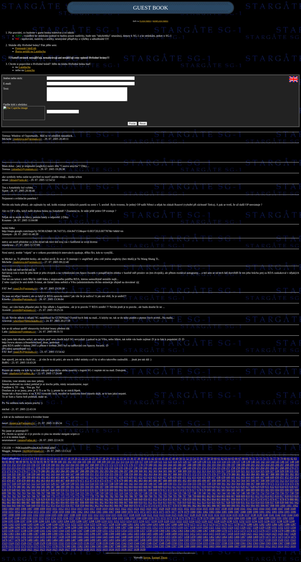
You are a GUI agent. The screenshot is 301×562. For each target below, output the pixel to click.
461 (33, 480)
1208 (91, 521)
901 (97, 502)
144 (272, 461)
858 (184, 499)
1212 (116, 521)
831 (53, 499)
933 (252, 502)
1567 (280, 543)
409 (77, 477)
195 (223, 464)
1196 (17, 521)
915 (165, 502)
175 (126, 464)
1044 (261, 508)
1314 (167, 527)
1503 (174, 540)
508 (262, 480)
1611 (261, 546)
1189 (266, 518)
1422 (255, 533)
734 (174, 493)
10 (41, 458)
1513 (236, 540)
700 (9, 493)
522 (33, 483)
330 (287, 471)
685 (233, 489)
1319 (199, 527)
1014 (73, 508)
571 (272, 483)
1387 (36, 533)
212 (9, 468)
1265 (155, 524)
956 (67, 505)
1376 (262, 530)
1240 (292, 521)
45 (163, 458)
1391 (61, 533)
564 (238, 483)
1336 (11, 530)
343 (53, 474)
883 (9, 502)
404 (53, 477)
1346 (73, 530)
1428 (293, 533)
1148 (17, 518)
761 (9, 496)
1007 (30, 508)
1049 (293, 508)
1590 (130, 546)
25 (93, 458)
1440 (73, 536)
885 (19, 502)
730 (155, 493)
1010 (48, 508)
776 (82, 496)
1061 (73, 511)
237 (131, 468)
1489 (86, 540)
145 (277, 461)
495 (199, 480)
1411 (186, 533)
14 (55, 458)
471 (82, 480)
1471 (268, 536)
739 (199, 493)
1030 (174, 508)
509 (267, 480)
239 (140, 468)
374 (204, 474)
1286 (287, 524)
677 (194, 489)
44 (159, 458)
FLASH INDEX (145, 21)
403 (48, 477)
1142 (277, 514)
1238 (279, 521)
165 (77, 464)
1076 (168, 511)
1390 (55, 533)
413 (96, 477)
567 (253, 483)
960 (87, 505)
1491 (99, 540)
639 (9, 489)
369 (179, 474)
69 (246, 458)
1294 (42, 527)
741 (209, 493)
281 (48, 471)
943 (4, 505)
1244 (23, 524)
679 (204, 489)
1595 (161, 546)
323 (252, 471)
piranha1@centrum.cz (24, 169)
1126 (180, 514)
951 (43, 505)
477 (111, 480)
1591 (136, 546)
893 (58, 502)
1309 (136, 527)
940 (287, 502)
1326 (243, 527)
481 (131, 480)
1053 (23, 511)
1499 (149, 540)
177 (136, 464)
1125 (174, 514)
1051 (11, 511)
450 (277, 477)
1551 (180, 543)
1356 (136, 530)
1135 (235, 514)
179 (145, 464)
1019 (105, 508)
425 (155, 477)
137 (238, 461)
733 (170, 493)
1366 (199, 530)
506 (253, 480)
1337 (17, 530)
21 (79, 458)
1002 (295, 505)
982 (194, 505)
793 (165, 496)
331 (292, 471)
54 (194, 458)
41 (149, 458)
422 (140, 477)
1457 (180, 536)
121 (160, 461)
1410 (180, 533)
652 (72, 489)
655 (87, 489)
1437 (55, 536)
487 (160, 480)
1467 (243, 536)
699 (4, 493)
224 (67, 468)
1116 (119, 514)
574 (287, 483)
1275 (218, 524)
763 (19, 496)
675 (184, 489)
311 (194, 471)
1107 (66, 514)
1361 (168, 530)
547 (155, 483)
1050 (4, 511)
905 (116, 502)
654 (82, 489)
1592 (142, 546)
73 (260, 458)
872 (253, 499)
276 (23, 471)
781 (106, 496)
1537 (92, 543)
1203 (60, 521)
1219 (160, 521)
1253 (80, 524)
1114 (107, 514)
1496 (130, 540)
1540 (111, 543)
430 (179, 477)
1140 (265, 514)
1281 (255, 524)
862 (204, 499)
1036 (211, 508)
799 (194, 496)
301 (145, 471)
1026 (149, 508)
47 (170, 458)
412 (92, 477)
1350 (99, 530)
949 (33, 505)
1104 (48, 514)
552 (179, 483)
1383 (11, 533)
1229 (223, 521)
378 (223, 474)
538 (111, 483)
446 (257, 477)
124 (175, 461)
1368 (211, 530)
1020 (111, 508)
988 (223, 505)
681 (214, 489)
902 (101, 502)
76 (271, 458)
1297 (61, 527)
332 (296, 471)
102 (69, 461)
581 (23, 486)
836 (77, 499)
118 (146, 461)
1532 (61, 543)
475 (101, 480)
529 (67, 483)
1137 (247, 514)
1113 (102, 514)
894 (62, 502)
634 (282, 486)
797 (184, 496)
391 (287, 474)
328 (277, 471)
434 (199, 477)
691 (262, 489)
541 (126, 483)
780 (101, 496)
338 (28, 474)
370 (184, 474)
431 (184, 477)
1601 (199, 546)
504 (243, 480)
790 (150, 496)
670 (160, 489)
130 (204, 461)
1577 (48, 546)
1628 (73, 549)
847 (131, 499)
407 (67, 477)
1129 (198, 514)
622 (223, 486)
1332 (280, 527)
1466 (237, 536)
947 (23, 505)
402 (43, 477)
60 (215, 458)
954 (58, 505)
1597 (174, 546)
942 (296, 502)
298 (131, 471)
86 (10, 461)
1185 (242, 518)
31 (114, 458)
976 (165, 505)
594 (87, 486)
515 (296, 480)
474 (97, 480)
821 (4, 499)
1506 (193, 540)
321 (243, 471)
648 (53, 489)
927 (223, 502)
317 (223, 471)
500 (223, 480)
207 (282, 464)
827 (33, 499)
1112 (96, 514)
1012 (61, 508)
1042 (249, 508)
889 (38, 502)
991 (238, 505)
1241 (4, 524)
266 (272, 468)
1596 (168, 546)
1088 (243, 511)
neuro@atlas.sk (26, 440)
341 (43, 474)
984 (204, 505)
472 (87, 480)
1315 (174, 527)
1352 (111, 530)
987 (219, 505)
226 (77, 468)
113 (122, 461)
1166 (126, 518)
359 (131, 474)
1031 (180, 508)
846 (126, 499)
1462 (211, 536)
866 (223, 499)
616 (194, 486)
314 (209, 471)
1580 (67, 546)
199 (243, 464)
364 (155, 474)
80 (285, 458)
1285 (280, 524)
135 (228, 461)
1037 (218, 508)
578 (9, 486)
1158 (77, 518)
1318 (192, 527)
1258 (111, 524)
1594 (155, 546)
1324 (230, 527)
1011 (54, 508)
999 (277, 505)
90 (24, 461)
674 (179, 489)
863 (209, 499)
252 (204, 468)
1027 (155, 508)
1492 (105, 540)
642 (23, 489)
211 (4, 468)
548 (160, 483)
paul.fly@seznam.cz (25, 288)
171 (106, 464)
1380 (287, 530)
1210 (104, 521)
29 (107, 458)
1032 (186, 508)
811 (253, 496)
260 (243, 468)
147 (287, 461)
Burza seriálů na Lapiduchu (30, 51)
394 (4, 477)
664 (131, 489)
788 (140, 496)
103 (74, 461)
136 (233, 461)
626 (243, 486)
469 (72, 480)
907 (126, 502)
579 (14, 486)
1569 (293, 543)
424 (150, 477)
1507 (199, 540)
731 (160, 493)
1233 (248, 521)
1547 (155, 543)
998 (272, 505)
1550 (174, 543)
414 (101, 477)
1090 (255, 511)
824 (19, 499)
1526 (23, 543)
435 (204, 477)
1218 (154, 521)
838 (87, 499)
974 (155, 505)
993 (248, 505)
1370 (224, 530)
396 (14, 477)
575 (292, 483)
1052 (17, 511)
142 (263, 461)
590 (67, 486)
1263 (142, 524)
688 (248, 489)
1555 (205, 543)
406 (62, 477)
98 (52, 461)
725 (131, 493)
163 (67, 464)
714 (77, 493)
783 (116, 496)
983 (199, 505)
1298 (67, 527)
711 (62, 493)
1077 (174, 511)
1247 (42, 524)
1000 (282, 505)
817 (282, 496)
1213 (122, 521)
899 (87, 502)
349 (82, 474)
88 (17, 461)
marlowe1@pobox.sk (22, 373)
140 (253, 461)
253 (209, 468)
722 (116, 493)
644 (33, 489)
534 (92, 483)
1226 (204, 521)
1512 (230, 540)
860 (194, 499)
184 (170, 464)
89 (20, 461)
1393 (73, 533)
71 (253, 458)
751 (257, 493)
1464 (224, 536)
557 (204, 483)
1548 (161, 543)
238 (135, 468)
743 (218, 493)
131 (209, 461)
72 (257, 458)
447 (262, 477)
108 (99, 461)
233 (111, 468)
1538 (99, 543)
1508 (205, 540)
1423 (261, 533)
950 (38, 505)
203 (262, 464)
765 (28, 496)
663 (126, 489)
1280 (249, 524)
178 (140, 464)
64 (229, 458)
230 (96, 468)
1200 (41, 521)
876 (272, 499)
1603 (211, 546)
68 (243, 458)
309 (184, 471)
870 (243, 499)
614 (184, 486)
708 (48, 493)
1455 (168, 536)
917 (174, 502)
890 (43, 502)
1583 (86, 546)
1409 (174, 533)
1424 (268, 533)
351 (92, 474)
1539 (105, 543)
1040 (236, 508)
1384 (17, 533)
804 (219, 496)
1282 (262, 524)
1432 (23, 536)
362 (145, 474)
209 (292, 464)
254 (213, 468)
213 (13, 468)
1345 (67, 530)
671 (165, 489)
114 (127, 461)
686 (238, 489)
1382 (4, 533)
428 (170, 477)
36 (131, 458)
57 (204, 458)
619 (209, 486)
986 (214, 505)
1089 (249, 511)
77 (274, 458)
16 (62, 458)
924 (209, 502)
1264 (149, 524)
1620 (23, 549)
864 (214, 499)
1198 (29, 521)
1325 (236, 527)
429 (174, 477)
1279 (243, 524)
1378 (274, 530)
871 (248, 499)
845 (121, 499)
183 (165, 464)
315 (213, 471)
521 (28, 483)
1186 (248, 518)
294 (111, 471)
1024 (136, 508)
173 (116, 464)
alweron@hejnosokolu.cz (28, 320)
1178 (199, 518)
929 (233, 502)
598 (106, 486)
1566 (274, 543)
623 (228, 486)
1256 (99, 524)
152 (14, 464)
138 (243, 461)
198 (238, 464)
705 (33, 493)
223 (62, 468)
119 (151, 461)
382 (243, 474)
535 (97, 483)
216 (28, 468)
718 (96, 493)
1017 (92, 508)
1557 (218, 543)
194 (219, 464)
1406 (155, 533)
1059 (61, 511)
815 (272, 496)
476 (106, 480)
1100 (23, 514)
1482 (42, 540)
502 (233, 480)
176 (131, 464)
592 (77, 486)
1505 (186, 540)
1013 (67, 508)
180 (150, 464)
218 (38, 468)
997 (267, 505)
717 (92, 493)
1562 (249, 543)
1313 (161, 527)
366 (165, 474)
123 (170, 461)
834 (67, 499)
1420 (243, 533)
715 (82, 493)
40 (145, 458)
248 (184, 468)
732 (165, 493)
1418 (230, 533)
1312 (155, 527)
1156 (65, 518)
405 (58, 477)
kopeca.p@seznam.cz (22, 423)
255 (218, 468)
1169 (145, 518)
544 (140, 483)
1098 (11, 514)
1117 (125, 514)
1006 (23, 508)
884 (14, 502)
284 (62, 471)
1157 (71, 518)
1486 (67, 540)
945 (14, 505)
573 (282, 483)
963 (101, 505)
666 (140, 489)
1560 (237, 543)
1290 (17, 527)
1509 (211, 540)
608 (155, 486)
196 (228, 464)
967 (121, 505)
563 (233, 483)
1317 (186, 527)
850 (145, 499)
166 (82, 464)
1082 (205, 511)
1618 (11, 549)
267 (277, 468)
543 (136, 483)
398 (23, 477)
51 (184, 458)
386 (262, 474)
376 (214, 474)
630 (262, 486)
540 (121, 483)
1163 (108, 518)
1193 (291, 518)
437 (213, 477)
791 (155, 496)
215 (23, 468)
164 (72, 464)
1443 (92, 536)
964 (106, 505)
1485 (61, 540)
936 (267, 502)
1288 (4, 527)
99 (55, 461)
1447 (117, 536)
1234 (254, 521)
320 (238, 471)
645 (38, 489)
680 (209, 489)
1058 (55, 511)
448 (267, 477)
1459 (193, 536)
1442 (86, 536)
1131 (210, 514)
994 (253, 505)
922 (199, 502)
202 (258, 464)
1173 (169, 518)
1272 (199, 524)
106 (89, 461)
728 (145, 493)
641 (19, 489)
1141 (271, 514)
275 (19, 471)
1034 (199, 508)
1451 (142, 536)
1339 (30, 530)
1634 (111, 549)
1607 (237, 546)
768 (43, 496)
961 (92, 505)
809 (243, 496)
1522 (293, 540)
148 (292, 461)
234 (116, 468)
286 (72, 471)
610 (165, 486)
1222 (179, 521)
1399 (111, 533)
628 (252, 486)
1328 (255, 527)
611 (170, 486)
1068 (117, 511)
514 (292, 480)
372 (194, 474)
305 (165, 471)
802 (209, 496)
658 (101, 489)
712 (67, 493)
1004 (11, 508)
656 (92, 489)
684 (228, 489)
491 (179, 480)
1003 (4, 508)
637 (296, 486)
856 (175, 499)
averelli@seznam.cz (24, 310)
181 (155, 464)
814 (267, 496)
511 (277, 480)
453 (292, 477)
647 (48, 489)
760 (4, 496)
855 (170, 499)
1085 (224, 511)
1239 (285, 521)
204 (267, 464)
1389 (48, 533)
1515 (249, 540)
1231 (235, 521)
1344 (61, 530)
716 (87, 493)
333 (4, 474)
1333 (287, 527)
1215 (135, 521)
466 (58, 480)
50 (180, 458)
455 (4, 480)
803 (214, 496)
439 (223, 477)
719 (101, 493)
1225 (198, 521)
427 (165, 477)
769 (48, 496)
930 (238, 502)
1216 (141, 521)
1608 (243, 546)
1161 (96, 518)
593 (82, 486)
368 (175, 474)
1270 (186, 524)
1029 (167, 508)
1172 (163, 518)
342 (48, 474)
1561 (243, 543)
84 (3, 461)
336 (19, 474)
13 (51, 458)
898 (82, 502)
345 (62, 474)
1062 (80, 511)
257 (228, 468)
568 (258, 483)
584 (38, 486)
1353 (117, 530)
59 (211, 458)
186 (179, 464)
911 (145, 502)
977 (170, 505)
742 (213, 493)
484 (145, 480)
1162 (102, 518)
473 (92, 480)
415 (106, 477)
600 (116, 486)
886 (23, 502)
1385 (23, 533)
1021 (117, 508)
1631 (92, 549)
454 (296, 477)
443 (243, 477)
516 (4, 483)
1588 (117, 546)
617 (199, 486)
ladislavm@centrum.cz (22, 331)
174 (121, 464)
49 (177, 458)
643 (28, 489)
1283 (268, 524)
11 (44, 458)
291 (97, 471)
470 (77, 480)
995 (258, 505)
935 (262, 502)
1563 (255, 543)
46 (166, 458)
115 (132, 461)
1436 (48, 536)
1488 (80, 540)
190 (199, 464)
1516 (255, 540)
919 (184, 502)
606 (145, 486)
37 (135, 458)
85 (6, 461)
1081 (199, 511)
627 (248, 486)
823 (14, 499)
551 (175, 483)
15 (58, 458)
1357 (142, 530)
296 (121, 471)
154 (23, 464)
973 (150, 505)
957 (72, 505)
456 (9, 480)
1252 (73, 524)
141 (258, 461)
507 (258, 480)
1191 (279, 518)
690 (258, 489)
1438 (61, 536)
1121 (149, 514)
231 (101, 468)
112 (118, 461)
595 (92, 486)
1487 (73, 540)
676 (189, 489)
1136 (241, 514)
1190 (273, 518)
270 (292, 468)
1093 (274, 511)
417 (116, 477)
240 (145, 468)
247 (179, 468)
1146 (4, 518)
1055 (36, 511)
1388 (42, 533)
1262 (136, 524)
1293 (36, 527)
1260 (124, 524)
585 (43, 486)
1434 (36, 536)
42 (152, 458)
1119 (137, 514)
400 (33, 477)
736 (184, 493)
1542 (124, 543)
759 (296, 493)
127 (189, 461)
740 (204, 493)
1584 (92, 546)
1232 (242, 521)
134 (224, 461)
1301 (86, 527)
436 (209, 477)
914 (160, 502)
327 (272, 471)
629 (257, 486)
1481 (36, 540)
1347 (80, 530)
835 (72, 499)
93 (34, 461)
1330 (268, 527)
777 (87, 496)
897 (77, 502)
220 (48, 468)
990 (233, 505)
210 (297, 464)
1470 (262, 536)
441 (233, 477)
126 (185, 461)
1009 (42, 508)
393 (297, 474)
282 (53, 471)
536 (101, 483)
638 (4, 489)
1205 (72, 521)
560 (219, 483)
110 (108, 461)
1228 (216, 521)
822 (9, 499)
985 (209, 505)
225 (72, 468)
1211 (110, 521)
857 (179, 499)
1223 (185, 521)
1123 (161, 514)
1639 (142, 549)
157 (38, 464)
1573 (23, 546)
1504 (180, 540)
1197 (23, 521)
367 (170, 474)
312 (199, 471)
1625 (55, 549)
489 (170, 480)
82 (292, 458)
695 (282, 489)
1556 (211, 543)
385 (258, 474)
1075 (161, 511)
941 (292, 502)
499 (219, 480)
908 (131, 502)
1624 (48, 549)
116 (136, 461)
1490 (92, 540)
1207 (85, 521)
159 (48, 464)
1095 (287, 511)
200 (248, 464)
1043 (255, 508)
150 (4, 464)
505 (248, 480)
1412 (192, 533)
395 (9, 477)
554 (189, 483)
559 (214, 483)
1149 (23, 518)
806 (228, 496)
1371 (230, 530)
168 (92, 464)
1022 (123, 508)
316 (218, 471)
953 (53, 505)
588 (58, 486)
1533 (67, 543)
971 (140, 505)
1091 (262, 511)
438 (218, 477)
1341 (42, 530)
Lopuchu (30, 70)
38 (138, 458)
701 (14, 493)
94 (38, 461)
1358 (149, 530)
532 (82, 483)
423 (145, 477)
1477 (11, 540)
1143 (283, 514)
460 (28, 480)
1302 (92, 527)
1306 (117, 527)
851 (150, 499)
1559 (230, 543)
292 (101, 471)
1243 (17, 524)
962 (97, 505)
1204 (66, 521)
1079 (186, 511)
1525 (17, 543)
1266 (161, 524)
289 (87, 471)
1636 (124, 549)
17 (65, 458)
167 (87, 464)
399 (28, 477)
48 (173, 458)
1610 (255, 546)
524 (43, 483)
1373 (243, 530)
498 (214, 480)
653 (77, 489)
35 (128, 458)
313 (204, 471)
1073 (149, 511)
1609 (249, 546)
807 (233, 496)
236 (126, 468)
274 (14, 471)
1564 (262, 543)
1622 (36, 549)
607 (150, 486)
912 (150, 502)
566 (248, 483)
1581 (73, 546)
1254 (86, 524)
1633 (105, 549)
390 (282, 474)
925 (213, 502)
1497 (136, 540)
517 (9, 483)
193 (214, 464)
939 (282, 502)
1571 (11, 546)
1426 (280, 533)
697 (292, 489)
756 (282, 493)
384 (253, 474)
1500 (155, 540)
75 (267, 458)
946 (19, 505)
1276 (224, 524)
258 (233, 468)
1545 (142, 543)
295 (116, 471)
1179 (206, 518)
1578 (55, 546)
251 (199, 468)
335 (14, 474)
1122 (155, 514)
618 (204, 486)
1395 (86, 533)
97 (48, 461)
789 (145, 496)
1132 (216, 514)
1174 (175, 518)
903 (106, 502)
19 (72, 458)
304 (160, 471)
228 (87, 468)
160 (53, 464)
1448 (124, 536)
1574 (30, 546)
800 (199, 496)
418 (121, 477)
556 (199, 483)
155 (28, 464)
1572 (17, 546)
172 (111, 464)
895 (67, 502)
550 (170, 483)
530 (72, 483)
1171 (157, 518)
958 (77, 505)
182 (160, 464)
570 (267, 483)
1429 (4, 536)
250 (194, 468)
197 (233, 464)
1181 (218, 518)
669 (155, 489)
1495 (124, 540)
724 (126, 493)
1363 (180, 530)
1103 (41, 514)
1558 (224, 543)
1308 (130, 527)
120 (155, 461)
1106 (60, 514)
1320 (205, 527)
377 (219, 474)
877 (277, 499)
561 (223, 483)
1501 (161, 540)
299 (136, 471)
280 (43, 471)
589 (62, 486)
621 (218, 486)
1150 (29, 518)
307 (175, 471)
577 (4, 486)
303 (155, 471)
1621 (30, 549)
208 (287, 464)
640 (14, 489)
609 (160, 486)
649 (58, 489)
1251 (67, 524)
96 (45, 461)
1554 (199, 543)
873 (258, 499)
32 (117, 458)
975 (160, 505)
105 (84, 461)
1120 (143, 514)
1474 (287, 536)
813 (262, 496)
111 (113, 461)
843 (111, 499)
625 (238, 486)
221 (53, 468)
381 (238, 474)
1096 (293, 511)
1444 (99, 536)
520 (23, 483)
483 (140, 480)
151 (9, 464)
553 (184, 483)
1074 (155, 511)
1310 (142, 527)
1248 (48, 524)
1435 (42, 536)
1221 (173, 521)
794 (170, 496)
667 (145, 489)
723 (121, 493)
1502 (168, 540)
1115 (113, 514)
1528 (36, 543)
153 (19, 464)
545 (145, 483)
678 (199, 489)
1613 (274, 546)
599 (111, 486)
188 (189, 464)
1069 (124, 511)
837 (82, 499)
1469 (255, 536)
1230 (229, 521)
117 (141, 461)
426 (160, 477)
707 (43, 493)
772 (62, 496)
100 (60, 461)
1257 (105, 524)
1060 (67, 511)
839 (92, 499)
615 (189, 486)
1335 (4, 530)
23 (86, 458)
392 (292, 474)
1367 (205, 530)
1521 (287, 540)
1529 (42, 543)
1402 (130, 533)
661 (116, 489)
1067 (111, 511)
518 (14, 483)
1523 (4, 543)
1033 (192, 508)
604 (136, 486)
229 (92, 468)
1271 (193, 524)
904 (111, 502)
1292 (30, 527)
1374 (249, 530)
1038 (224, 508)
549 (165, 483)
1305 (111, 527)
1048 (287, 508)
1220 (166, 521)
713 (72, 493)
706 (38, 493)
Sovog (146, 557)
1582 (80, 546)
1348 (86, 530)
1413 (199, 533)
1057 (48, 511)
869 (238, 499)
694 (277, 489)
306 (170, 471)
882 (4, 502)
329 (282, 471)
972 (145, 505)
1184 (236, 518)
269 (287, 468)
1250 (61, 524)
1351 (105, 530)
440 (228, 477)
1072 (142, 511)
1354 (124, 530)
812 (257, 496)
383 (248, 474)
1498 (142, 540)
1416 (218, 533)
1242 (11, 524)
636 (292, 486)
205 (272, 464)
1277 (230, 524)
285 (67, 471)
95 (41, 461)
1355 (130, 530)
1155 (59, 518)
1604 (218, 546)
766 (33, 496)
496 (204, 480)
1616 (293, 546)
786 (131, 496)
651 (67, 489)
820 (296, 496)
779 (97, 496)
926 (218, 502)
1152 (41, 518)
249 (189, 468)
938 (277, 502)
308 (179, 471)
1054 (30, 511)
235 (121, 468)
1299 (73, 527)
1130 (204, 514)
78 (278, 458)
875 (267, 499)
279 (38, 471)
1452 (149, 536)
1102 (35, 514)
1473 (280, 536)
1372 (237, 530)
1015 (80, 508)
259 (238, 468)
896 (72, 502)
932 (248, 502)
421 (135, 477)
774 (72, 496)
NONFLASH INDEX (160, 21)
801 (204, 496)
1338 (23, 530)
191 (204, 464)
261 (248, 468)
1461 (205, 536)
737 (189, 493)
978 (175, 505)
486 (155, 480)
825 (23, 499)
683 (223, 489)
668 (150, 489)
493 (189, 480)
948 (28, 505)
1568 (287, 543)
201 (253, 464)
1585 (99, 546)
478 (116, 480)
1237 (273, 521)
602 (126, 486)
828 (38, 499)
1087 (237, 511)
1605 (224, 546)
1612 (268, 546)
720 (106, 493)
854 (165, 499)
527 (58, 483)
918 (179, 502)
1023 (130, 508)
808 (238, 496)
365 (160, 474)
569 (262, 483)
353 (101, 474)
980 (184, 505)
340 (38, 474)
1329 (261, 527)
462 (38, 480)
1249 (55, 524)
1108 (72, 514)
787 (136, 496)
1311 (149, 527)
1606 (230, 546)
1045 (268, 508)
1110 (84, 514)
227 (82, 468)
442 (238, 477)
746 (233, 493)
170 (101, 464)
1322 (218, 527)
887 (28, 502)
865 (219, 499)
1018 (98, 508)
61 (218, 458)
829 (43, 499)
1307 (124, 527)
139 (248, 461)
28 (103, 458)
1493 (111, 540)
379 (228, 474)
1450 (136, 536)
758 (292, 493)
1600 (193, 546)
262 (252, 468)
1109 (78, 514)
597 (101, 486)
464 (48, 480)
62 (222, 458)
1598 (180, 546)
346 (67, 474)
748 (243, 493)
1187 (254, 518)
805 (223, 496)
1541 (117, 543)
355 (111, 474)
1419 (236, 533)
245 (170, 468)
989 (228, 505)
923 (204, 502)
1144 (289, 514)
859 (189, 499)
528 (62, 483)
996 (262, 505)
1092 (268, 511)
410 (82, 477)
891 (48, 502)
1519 (274, 540)
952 (48, 505)
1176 (187, 518)
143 (267, 461)
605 (140, 486)
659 (106, 489)
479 (121, 480)
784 (121, 496)
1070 (130, 511)
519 (19, 483)
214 (18, 468)
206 (277, 464)
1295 (48, 527)
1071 (136, 511)
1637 (130, 549)
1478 (17, 540)
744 (223, 493)
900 (92, 502)
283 (58, 471)
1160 (90, 518)
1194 (4, 521)
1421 (249, 533)
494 (194, 480)
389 (277, 474)
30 (110, 458)
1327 (249, 527)
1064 (92, 511)
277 (28, 471)
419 (126, 477)
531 (77, 483)
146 (282, 461)
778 (92, 496)
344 (58, 474)
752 (262, 493)
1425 (274, 533)
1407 (161, 533)
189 (194, 464)
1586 (105, 546)
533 (87, 483)
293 (106, 471)
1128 (192, 514)
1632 (99, 549)
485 (150, 480)
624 (233, 486)
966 (116, 505)
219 (43, 468)
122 (165, 461)
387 (267, 474)
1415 (211, 533)
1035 (205, 508)
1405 (149, 533)
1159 (84, 518)
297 (126, 471)
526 (53, 483)
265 (267, 468)
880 (292, 499)
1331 (274, 527)
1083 (211, 511)
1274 (211, 524)
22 (83, 458)
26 (96, 458)
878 (282, 499)
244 (165, 468)
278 (33, 471)
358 (126, 474)
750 (252, 493)
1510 (218, 540)
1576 (42, 546)
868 (233, 499)
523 (38, 483)
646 (43, 489)
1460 (199, 536)
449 (272, 477)
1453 (155, 536)
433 (194, 477)
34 (124, 458)
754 (272, 493)
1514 (243, 540)
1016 (86, 508)
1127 (186, 514)
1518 (268, 540)
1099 (17, 514)
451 (282, 477)
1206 (79, 521)
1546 (149, 543)
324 (257, 471)
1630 (86, 549)
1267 (168, 524)
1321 (211, 527)
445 (252, 477)
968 (126, 505)
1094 (280, 511)
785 (126, 496)
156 (33, 464)
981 (189, 505)
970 (136, 505)
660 (111, 489)
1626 (61, 549)
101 (65, 461)
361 (140, 474)
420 (131, 477)
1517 (261, 540)
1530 (48, 543)
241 (150, 468)
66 (236, 458)
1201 (47, 521)
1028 (161, 508)
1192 (285, 518)
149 (297, 461)
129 (199, 461)
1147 (10, 518)
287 (77, 471)
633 (277, 486)
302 (150, 471)
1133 (222, 514)
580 (19, 486)
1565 (268, 543)
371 (189, 474)
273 (9, 471)
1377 (268, 530)
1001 (289, 505)
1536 (86, 543)
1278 (237, 524)
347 (72, 474)
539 (116, 483)
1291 (23, 527)
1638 (136, 549)
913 (155, 502)
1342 (48, 530)
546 (150, 483)
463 (43, 480)
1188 (260, 518)
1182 (224, 518)
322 (248, 471)
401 (38, 477)
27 (100, 458)
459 (23, 480)
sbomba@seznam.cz (24, 299)
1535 (80, 543)
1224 (191, 521)
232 (106, 468)
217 (33, 468)
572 (277, 483)
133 (219, 461)
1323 (224, 527)
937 (272, 502)
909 (136, 502)
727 (140, 493)
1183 (230, 518)
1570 (4, 546)
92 (31, 461)
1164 (114, 518)
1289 (11, 527)
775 (77, 496)
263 (257, 468)
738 (194, 493)
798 (189, 496)
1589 (124, 546)
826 (28, 499)
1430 (11, 536)
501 (228, 480)
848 (136, 499)
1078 (180, 511)
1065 (99, 511)
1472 (274, 536)
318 (228, 471)
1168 (138, 518)
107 (94, 461)
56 (201, 458)
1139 (259, 514)
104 (79, 461)
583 (33, 486)
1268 (174, 524)
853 (160, 499)
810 (248, 496)
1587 (111, 546)
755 (277, 493)
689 (253, 489)
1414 (205, 533)
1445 (105, 536)
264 (262, 468)
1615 (287, 546)
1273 (205, 524)
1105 (54, 514)
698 (297, 489)
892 (53, 502)
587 (53, 486)
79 (281, 458)
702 (19, 493)
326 (267, 471)
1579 (61, 546)
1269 (180, 524)
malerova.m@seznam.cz (27, 138)
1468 (249, 536)
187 (184, 464)
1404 (142, 533)
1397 (99, 533)
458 (19, 480)
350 (87, 474)
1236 (267, 521)
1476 (4, 540)
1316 (180, 527)
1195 (10, 521)
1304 (105, 527)
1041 (243, 508)
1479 (23, 540)
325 (262, 471)
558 (209, 483)
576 (297, 483)
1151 (35, 518)
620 (213, 486)
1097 (4, 514)
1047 (280, 508)
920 (189, 502)
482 (136, 480)
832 (58, 499)
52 (187, 458)
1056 (42, 511)
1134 (228, 514)
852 (155, 499)
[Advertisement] (150, 153)
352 (97, 474)
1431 (17, 536)
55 (197, 458)
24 (89, 458)
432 (189, 477)
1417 (224, 533)
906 (121, 502)
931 (243, 502)
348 (77, 474)
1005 (17, 508)
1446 (111, 536)
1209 (98, 521)
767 (38, 496)
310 (189, 471)
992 (243, 505)
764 (23, 496)
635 (287, 486)
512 (282, 480)
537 (106, 483)
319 (233, 471)
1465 (230, 536)
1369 (218, 530)
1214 (129, 521)
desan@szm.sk (18, 179)
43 (156, 458)
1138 (253, 514)
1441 (80, 536)
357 (121, 474)
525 (48, 483)
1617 (4, 549)
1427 (287, 533)
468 (67, 480)
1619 (17, 549)
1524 (11, 543)
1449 (130, 536)
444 (248, 477)
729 (150, 493)
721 (111, 493)
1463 (218, 536)
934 (257, 502)
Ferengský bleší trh (25, 48)
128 (194, 461)
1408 (168, 533)
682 (219, 489)
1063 (86, 511)
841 (101, 499)
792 (160, 496)
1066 (105, 511)
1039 (230, 508)
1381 (293, 530)
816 (277, 496)
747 (238, 493)
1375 (255, 530)
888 (33, 502)
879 (287, 499)
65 (232, 458)
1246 (36, 524)
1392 (67, 533)
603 (131, 486)
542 (131, 483)
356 (116, 474)
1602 (205, 546)
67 (239, 458)
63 (225, 458)
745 (228, 493)
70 (250, 458)
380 (233, 474)
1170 (151, 518)
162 (62, 464)
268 (282, 468)
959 (82, 505)
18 (69, 458)
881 (297, 499)
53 (191, 458)
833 (62, 499)
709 (53, 493)
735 (179, 493)
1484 (55, 540)
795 (175, 496)
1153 (47, 518)
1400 (117, 533)
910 (140, 502)
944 (9, 505)
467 (62, 480)
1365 (193, 530)
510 (272, 480)
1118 (131, 514)
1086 (230, 511)
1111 (90, 514)
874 (262, 499)
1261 (130, 524)
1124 (168, 514)
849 (140, 499)
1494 (117, 540)
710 (58, 493)
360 (136, 474)
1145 (296, 514)
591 (72, 486)
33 (121, 458)
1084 (218, 511)
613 (179, 486)
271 (296, 468)
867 (228, 499)
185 (175, 464)
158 (43, 464)
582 (28, 486)
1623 (42, 549)
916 (170, 502)
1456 (174, 536)
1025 (142, 508)
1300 (80, 527)
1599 (186, 546)
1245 (30, 524)
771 (58, 496)
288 (82, 471)
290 (92, 471)
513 (287, 480)
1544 (136, 543)
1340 (36, 530)
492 (184, 480)
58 (208, 458)
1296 (55, 527)
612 (174, 486)
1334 (293, 527)
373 (199, 474)
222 (57, 468)
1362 (174, 530)
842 (106, 499)
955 (62, 505)
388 (272, 474)
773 (67, 496)
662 (121, 489)
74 (264, 458)
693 (272, 489)
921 (194, 502)
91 (27, 461)
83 (295, 458)
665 (136, 489)
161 (58, 464)
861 (199, 499)
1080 (193, 511)
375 (209, 474)
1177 (193, 518)
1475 (293, 536)
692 (267, 489)
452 (287, 477)
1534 (73, 543)
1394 (80, 533)
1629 (80, 549)
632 (272, 486)
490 (175, 480)
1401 (124, 533)
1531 (55, 543)
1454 (161, 536)
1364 (186, 530)
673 (175, 489)
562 (228, 483)
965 (111, 505)
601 (121, 486)
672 (170, 489)
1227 (210, 521)
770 (53, 496)
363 (150, 474)
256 (223, 468)
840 (97, 499)
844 (116, 499)
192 (209, 464)
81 (288, 458)
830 (48, 499)
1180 (212, 518)
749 (248, 493)
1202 (54, 521)
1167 (132, 518)
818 (287, 496)
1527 (30, 543)
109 (104, 461)
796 (179, 496)
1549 (168, 543)
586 (48, 486)
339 (33, 474)
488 (165, 480)
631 (267, 486)
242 (155, 468)
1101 (29, 514)
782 (111, 496)
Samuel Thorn (159, 557)
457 (14, 480)
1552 (186, 543)
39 (142, 458)
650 (62, 489)
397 (19, 477)
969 (131, 505)
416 (111, 477)
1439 (67, 536)
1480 (30, 540)
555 (194, 483)
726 (135, 493)
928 (228, 502)
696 (287, 489)
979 (179, 505)
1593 (149, 546)
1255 (92, 524)
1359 (155, 530)
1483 (48, 540)
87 (13, 461)
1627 (67, 549)
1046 (274, 508)
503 (238, 480)
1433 (30, 536)
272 (4, 471)
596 (97, 486)
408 (72, 477)
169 (97, 464)
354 (106, 474)
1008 (36, 508)
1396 (92, 533)
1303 (99, 527)
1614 (280, 546)
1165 (120, 518)
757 (287, 493)
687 (243, 489)
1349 (92, 530)
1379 (280, 530)
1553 (193, 543)
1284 (274, 524)
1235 (260, 521)
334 (9, 474)
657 (97, 489)
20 (76, 458)
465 (53, 480)
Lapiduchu (24, 67)
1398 (105, 533)
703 (23, 493)
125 (180, 461)
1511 (224, 540)
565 (243, 483)
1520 (280, 540)
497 (209, 480)
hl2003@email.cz (33, 450)
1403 (136, 533)
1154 (53, 518)
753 (267, 493)
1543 (130, 543)
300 (140, 471)
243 (160, 468)
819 (292, 496)
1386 (30, 533)
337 (23, 474)
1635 (117, 549)
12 (48, 458)
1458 (186, 536)
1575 (36, 546)
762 (14, 496)
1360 (161, 530)
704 (28, 493)
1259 (117, 524)
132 (214, 461)
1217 (147, 521)
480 (126, 480)
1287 (293, 524)
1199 (35, 521)
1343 (55, 530)
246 (174, 468)
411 (87, 477)
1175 (181, 518)
